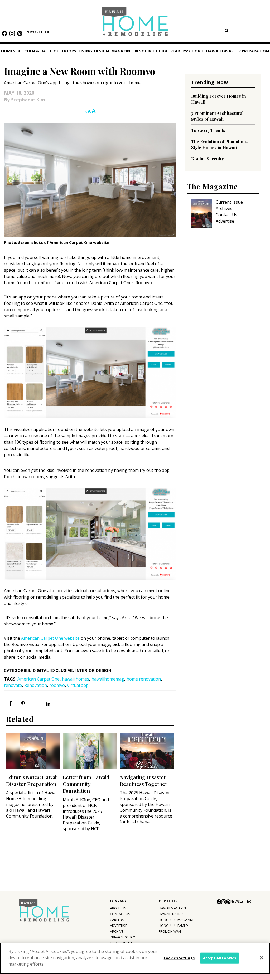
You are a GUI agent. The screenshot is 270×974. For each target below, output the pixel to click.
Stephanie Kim (28, 99)
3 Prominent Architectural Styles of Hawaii (217, 116)
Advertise (225, 221)
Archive (116, 931)
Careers (117, 919)
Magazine (121, 50)
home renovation (144, 679)
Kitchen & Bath (34, 50)
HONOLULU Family (173, 925)
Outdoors (65, 50)
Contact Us (226, 215)
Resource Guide (151, 50)
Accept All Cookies (219, 958)
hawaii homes (75, 679)
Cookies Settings (179, 958)
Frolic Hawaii (170, 931)
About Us (118, 908)
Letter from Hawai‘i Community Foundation (86, 784)
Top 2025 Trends (208, 130)
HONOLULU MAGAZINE (176, 919)
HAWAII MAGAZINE (173, 908)
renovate (13, 685)
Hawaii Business (173, 914)
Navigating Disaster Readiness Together (144, 780)
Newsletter (37, 32)
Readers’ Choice (187, 50)
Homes (8, 50)
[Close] (261, 958)
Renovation (35, 685)
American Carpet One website (50, 638)
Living (85, 50)
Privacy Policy (122, 937)
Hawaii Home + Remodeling (135, 23)
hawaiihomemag (107, 679)
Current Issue (229, 202)
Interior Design (93, 671)
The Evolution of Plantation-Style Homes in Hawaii (219, 144)
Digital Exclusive (53, 671)
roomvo (57, 685)
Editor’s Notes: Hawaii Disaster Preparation (32, 780)
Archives (224, 208)
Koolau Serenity (207, 158)
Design (101, 50)
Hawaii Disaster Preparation (237, 50)
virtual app (78, 685)
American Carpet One (38, 679)
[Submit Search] (226, 30)
